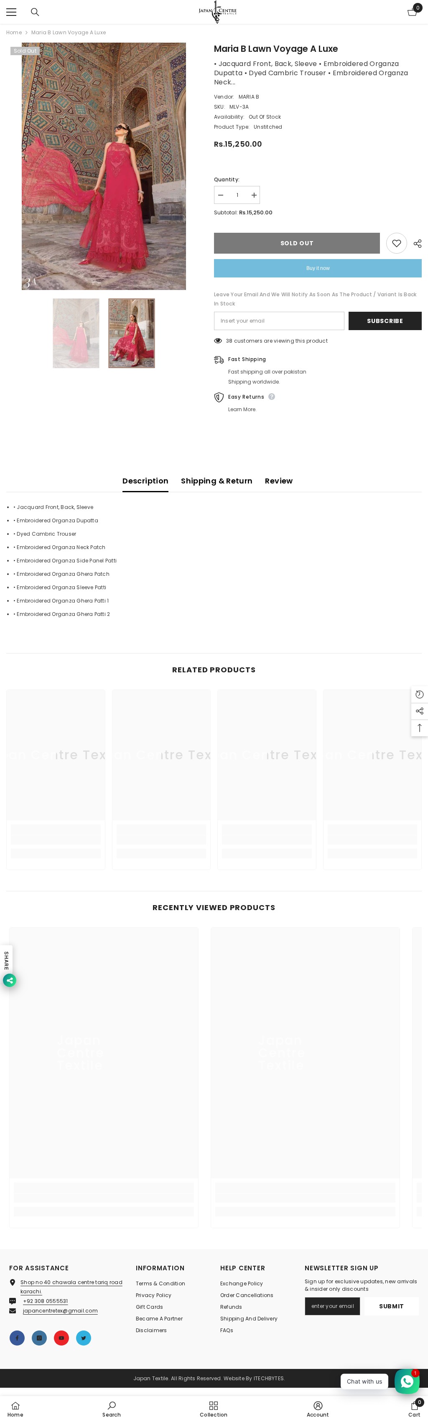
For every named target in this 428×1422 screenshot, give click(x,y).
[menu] (11, 12)
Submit (391, 1306)
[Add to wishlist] (396, 243)
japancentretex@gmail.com (60, 1310)
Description (145, 481)
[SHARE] (414, 244)
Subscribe (385, 321)
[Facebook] (17, 1338)
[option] (103, 166)
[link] (56, 840)
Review (279, 481)
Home (14, 32)
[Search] (35, 12)
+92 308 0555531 (45, 1301)
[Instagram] (39, 1338)
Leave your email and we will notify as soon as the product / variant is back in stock (315, 299)
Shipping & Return (216, 481)
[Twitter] (84, 1338)
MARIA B (249, 96)
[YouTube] (61, 1338)
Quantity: (226, 179)
